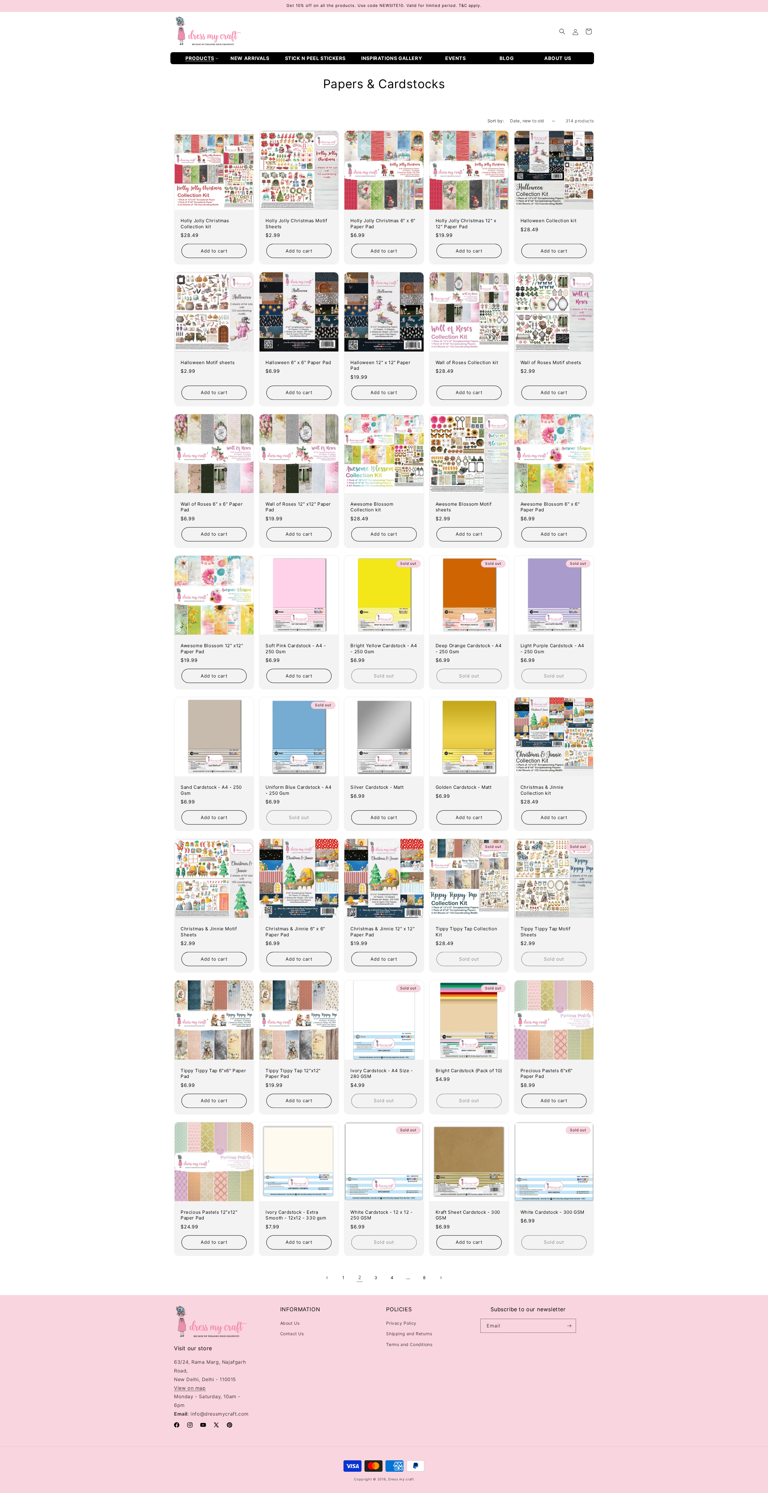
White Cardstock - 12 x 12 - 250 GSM (381, 1215)
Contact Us (292, 1333)
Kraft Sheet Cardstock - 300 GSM (468, 1215)
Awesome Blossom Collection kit (371, 507)
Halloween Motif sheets (208, 362)
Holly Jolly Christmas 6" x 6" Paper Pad (382, 223)
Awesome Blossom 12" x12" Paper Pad (212, 648)
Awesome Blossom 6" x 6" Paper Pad (550, 507)
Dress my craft (401, 1479)
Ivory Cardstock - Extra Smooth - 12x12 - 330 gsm (296, 1215)
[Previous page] (327, 1277)
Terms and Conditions (409, 1344)
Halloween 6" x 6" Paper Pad (298, 362)
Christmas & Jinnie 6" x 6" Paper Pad (295, 932)
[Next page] (440, 1277)
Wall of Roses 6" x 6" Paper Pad (212, 507)
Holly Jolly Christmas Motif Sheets (296, 223)
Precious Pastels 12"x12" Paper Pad (209, 1215)
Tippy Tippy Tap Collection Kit (466, 932)
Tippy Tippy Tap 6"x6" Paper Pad (213, 1073)
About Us (290, 1323)
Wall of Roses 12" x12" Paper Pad (298, 507)
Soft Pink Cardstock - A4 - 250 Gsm (296, 648)
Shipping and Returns (409, 1333)
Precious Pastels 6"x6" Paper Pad (546, 1073)
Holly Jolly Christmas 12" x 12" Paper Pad (466, 223)
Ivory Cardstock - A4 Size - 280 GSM (381, 1073)
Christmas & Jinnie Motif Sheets (209, 932)
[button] (201, 58)
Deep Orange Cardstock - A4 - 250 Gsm (469, 648)
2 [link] (360, 1277)
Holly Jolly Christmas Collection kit (205, 223)
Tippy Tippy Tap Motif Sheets (545, 932)
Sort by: (496, 120)
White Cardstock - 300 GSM (552, 1212)
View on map (190, 1388)
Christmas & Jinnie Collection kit (542, 790)
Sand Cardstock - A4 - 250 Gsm (211, 790)
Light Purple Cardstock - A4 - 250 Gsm (552, 648)
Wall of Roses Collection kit (467, 362)
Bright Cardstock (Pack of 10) (469, 1070)
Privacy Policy (401, 1323)
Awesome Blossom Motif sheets (464, 507)
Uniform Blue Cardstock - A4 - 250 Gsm (299, 790)
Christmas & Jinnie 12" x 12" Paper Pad (382, 932)
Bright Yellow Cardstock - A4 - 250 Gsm (383, 648)
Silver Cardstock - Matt (377, 787)
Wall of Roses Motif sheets (550, 362)
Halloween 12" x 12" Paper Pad (380, 365)
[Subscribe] (569, 1326)
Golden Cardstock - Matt (464, 787)
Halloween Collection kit (548, 220)
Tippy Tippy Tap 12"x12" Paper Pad (293, 1073)
